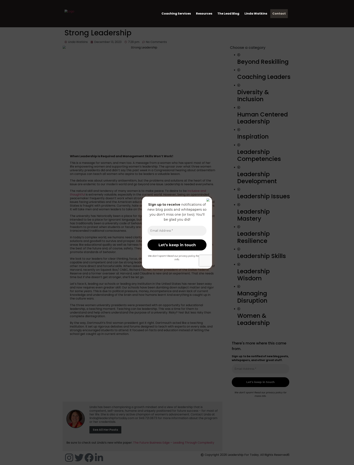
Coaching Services (176, 13)
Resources (204, 13)
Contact (279, 13)
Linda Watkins (255, 13)
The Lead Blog (228, 13)
